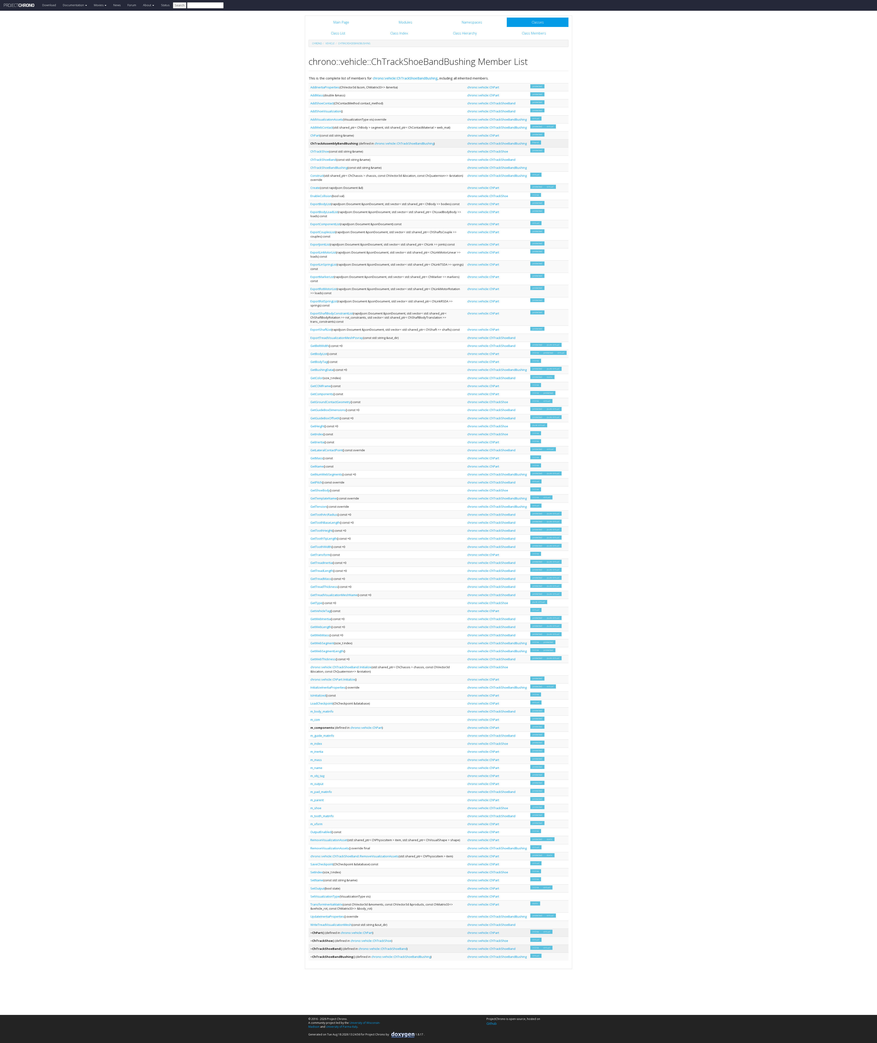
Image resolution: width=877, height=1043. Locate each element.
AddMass (316, 95)
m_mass (316, 760)
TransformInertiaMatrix (326, 904)
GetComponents (321, 394)
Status (165, 5)
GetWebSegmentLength (326, 651)
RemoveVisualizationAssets (329, 848)
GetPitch (316, 482)
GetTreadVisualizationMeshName (333, 595)
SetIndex (316, 872)
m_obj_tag (317, 776)
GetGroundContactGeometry (330, 402)
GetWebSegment (322, 643)
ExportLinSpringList (323, 264)
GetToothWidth (320, 547)
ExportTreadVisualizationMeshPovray (336, 338)
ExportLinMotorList (323, 252)
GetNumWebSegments (326, 474)
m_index (316, 744)
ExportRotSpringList (323, 301)
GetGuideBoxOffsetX (325, 418)
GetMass (316, 458)
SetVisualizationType (325, 896)
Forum (131, 5)
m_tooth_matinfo (322, 816)
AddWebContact (321, 127)
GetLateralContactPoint (326, 450)
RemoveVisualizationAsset (328, 840)
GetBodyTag (319, 362)
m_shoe (315, 808)
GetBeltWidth (319, 346)
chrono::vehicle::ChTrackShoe (487, 151)
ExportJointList (320, 244)
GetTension (318, 506)
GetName (317, 466)
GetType (316, 603)
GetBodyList (318, 354)
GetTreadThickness (324, 587)
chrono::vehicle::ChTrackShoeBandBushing (405, 78)
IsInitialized (318, 695)
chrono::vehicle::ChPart (483, 87)
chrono (317, 43)
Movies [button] (99, 5)
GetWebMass (319, 635)
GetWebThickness (323, 659)
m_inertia (316, 752)
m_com (315, 720)
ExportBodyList (320, 204)
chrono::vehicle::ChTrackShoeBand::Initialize (340, 667)
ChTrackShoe (319, 151)
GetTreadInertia (321, 563)
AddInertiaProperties (324, 87)
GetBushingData (321, 370)
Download (49, 5)
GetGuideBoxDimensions (328, 410)
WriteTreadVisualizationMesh (330, 925)
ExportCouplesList (322, 232)
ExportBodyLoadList (324, 212)
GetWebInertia (320, 619)
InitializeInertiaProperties (327, 687)
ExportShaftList (320, 329)
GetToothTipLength (323, 538)
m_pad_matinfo (321, 792)
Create (315, 188)
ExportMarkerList (322, 277)
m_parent (317, 800)
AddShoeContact (322, 103)
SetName (316, 880)
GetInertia (317, 442)
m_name (316, 768)
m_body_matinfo (321, 711)
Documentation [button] (74, 5)
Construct (317, 176)
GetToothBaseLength (325, 522)
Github (491, 1023)
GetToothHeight (321, 530)
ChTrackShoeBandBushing (354, 43)
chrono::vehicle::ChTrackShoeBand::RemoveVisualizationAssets (354, 856)
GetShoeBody (320, 490)
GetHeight (317, 426)
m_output (316, 784)
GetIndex (316, 434)
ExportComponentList (325, 224)
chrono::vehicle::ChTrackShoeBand (491, 103)
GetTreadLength (321, 571)
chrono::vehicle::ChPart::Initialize (332, 679)
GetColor (316, 378)
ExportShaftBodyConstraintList (331, 313)
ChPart (315, 135)
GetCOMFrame (320, 386)
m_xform (316, 824)
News (117, 5)
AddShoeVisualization (325, 111)
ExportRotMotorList (323, 289)
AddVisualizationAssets (326, 119)
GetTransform (320, 555)
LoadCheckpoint (321, 703)
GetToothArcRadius (323, 514)
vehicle (330, 43)
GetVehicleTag (320, 611)
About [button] (147, 5)
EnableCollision (321, 196)
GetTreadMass (320, 579)
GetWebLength (320, 627)
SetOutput (317, 888)
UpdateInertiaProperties (327, 916)
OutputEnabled (320, 832)
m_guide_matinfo (322, 736)
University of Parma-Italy (341, 1027)
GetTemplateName (323, 498)
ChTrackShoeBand (323, 160)
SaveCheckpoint (321, 864)
